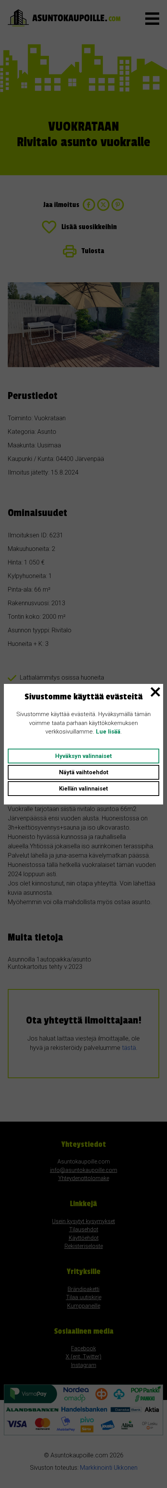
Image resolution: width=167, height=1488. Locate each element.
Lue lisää (108, 731)
